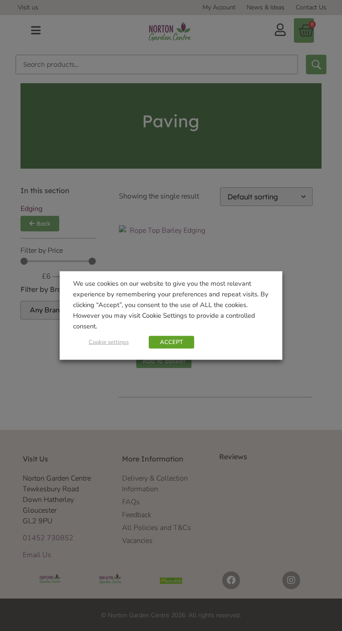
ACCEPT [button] (171, 342)
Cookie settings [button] (109, 342)
